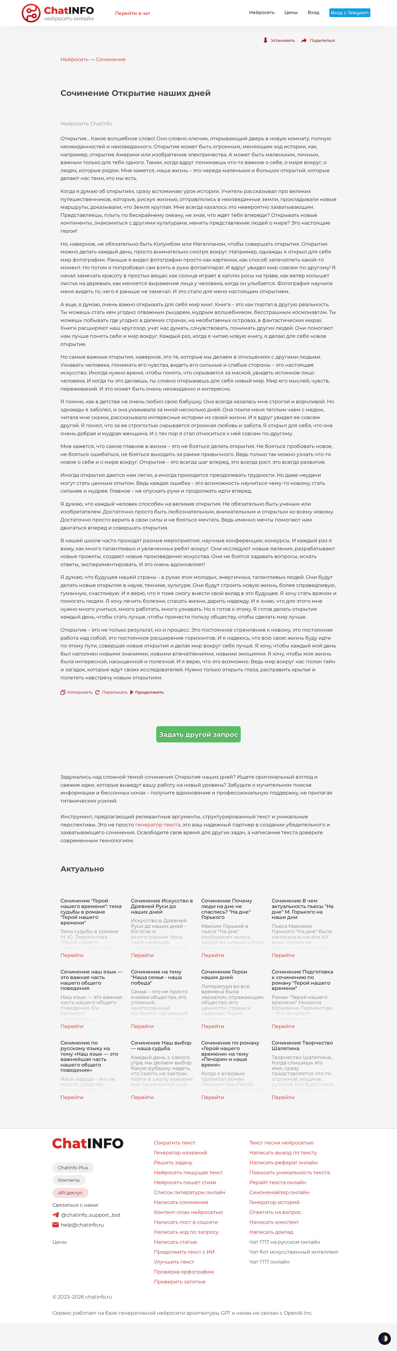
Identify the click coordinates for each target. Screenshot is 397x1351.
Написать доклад (271, 1232)
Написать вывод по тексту (283, 1153)
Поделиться (322, 40)
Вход (313, 12)
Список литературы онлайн (189, 1192)
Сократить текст (174, 1143)
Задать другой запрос (198, 734)
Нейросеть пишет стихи (185, 1182)
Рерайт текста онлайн (277, 1182)
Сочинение (111, 59)
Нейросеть (261, 12)
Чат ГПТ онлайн (269, 1262)
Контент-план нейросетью (188, 1212)
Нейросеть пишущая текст (188, 1172)
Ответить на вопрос (275, 1212)
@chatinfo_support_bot (91, 1215)
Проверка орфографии (184, 1272)
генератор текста (157, 825)
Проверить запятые (180, 1282)
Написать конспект (274, 1222)
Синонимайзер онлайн (279, 1192)
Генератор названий (180, 1153)
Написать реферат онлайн (283, 1162)
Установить (283, 40)
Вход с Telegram (350, 13)
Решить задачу (173, 1162)
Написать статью (175, 1242)
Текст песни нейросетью (281, 1143)
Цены (291, 12)
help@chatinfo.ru (82, 1225)
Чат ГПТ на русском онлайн (284, 1242)
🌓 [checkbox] (384, 1338)
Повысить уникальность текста (289, 1172)
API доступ (70, 1193)
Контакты (69, 1180)
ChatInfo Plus (73, 1167)
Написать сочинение (181, 1202)
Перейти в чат (132, 13)
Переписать (114, 692)
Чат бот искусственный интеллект (293, 1252)
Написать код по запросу (186, 1232)
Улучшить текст (174, 1262)
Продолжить (149, 692)
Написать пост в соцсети (186, 1222)
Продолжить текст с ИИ (184, 1252)
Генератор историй (274, 1202)
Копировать (79, 692)
